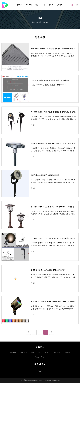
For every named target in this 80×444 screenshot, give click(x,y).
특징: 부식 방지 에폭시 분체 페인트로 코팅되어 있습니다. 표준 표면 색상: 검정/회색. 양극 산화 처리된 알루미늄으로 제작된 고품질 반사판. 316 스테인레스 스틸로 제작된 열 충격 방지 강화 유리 (53, 181)
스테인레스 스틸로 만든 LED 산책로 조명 (45, 175)
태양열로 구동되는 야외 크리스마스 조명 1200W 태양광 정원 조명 (53, 143)
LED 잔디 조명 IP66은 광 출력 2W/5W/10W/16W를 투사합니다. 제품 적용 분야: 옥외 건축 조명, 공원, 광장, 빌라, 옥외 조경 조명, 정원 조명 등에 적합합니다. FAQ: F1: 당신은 (53, 244)
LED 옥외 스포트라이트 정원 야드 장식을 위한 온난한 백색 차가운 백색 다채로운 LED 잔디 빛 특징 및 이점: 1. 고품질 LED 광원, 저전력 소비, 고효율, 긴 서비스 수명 (53, 117)
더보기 (33, 61)
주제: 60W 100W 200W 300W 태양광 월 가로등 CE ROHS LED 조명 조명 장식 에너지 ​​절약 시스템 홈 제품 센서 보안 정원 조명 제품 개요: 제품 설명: (53, 54)
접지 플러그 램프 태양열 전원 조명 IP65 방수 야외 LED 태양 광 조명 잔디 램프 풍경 (53, 207)
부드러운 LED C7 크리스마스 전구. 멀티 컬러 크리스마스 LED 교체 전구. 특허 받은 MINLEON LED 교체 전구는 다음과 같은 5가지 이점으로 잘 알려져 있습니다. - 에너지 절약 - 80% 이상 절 (53, 275)
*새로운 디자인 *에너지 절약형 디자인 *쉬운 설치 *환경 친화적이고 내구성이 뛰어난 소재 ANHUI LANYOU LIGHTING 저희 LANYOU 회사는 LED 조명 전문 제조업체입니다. (53, 212)
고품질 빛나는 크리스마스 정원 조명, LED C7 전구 (48, 270)
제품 (37, 5)
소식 (43, 5)
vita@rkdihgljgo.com (54, 380)
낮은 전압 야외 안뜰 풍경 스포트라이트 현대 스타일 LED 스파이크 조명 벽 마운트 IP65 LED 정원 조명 (53, 301)
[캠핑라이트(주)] (4, 5)
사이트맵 (67, 352)
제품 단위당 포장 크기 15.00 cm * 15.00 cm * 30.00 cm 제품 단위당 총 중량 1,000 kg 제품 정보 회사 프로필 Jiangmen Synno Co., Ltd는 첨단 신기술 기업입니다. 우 (53, 307)
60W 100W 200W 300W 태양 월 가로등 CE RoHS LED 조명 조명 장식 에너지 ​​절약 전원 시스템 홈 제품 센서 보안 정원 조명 (53, 49)
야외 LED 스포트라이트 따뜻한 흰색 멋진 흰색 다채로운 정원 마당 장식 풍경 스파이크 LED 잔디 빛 (53, 112)
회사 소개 (29, 5)
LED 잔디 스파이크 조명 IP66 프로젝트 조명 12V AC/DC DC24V (53, 238)
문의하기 (59, 5)
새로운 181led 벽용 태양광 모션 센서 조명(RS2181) (48, 85)
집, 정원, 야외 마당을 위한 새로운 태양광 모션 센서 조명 (50, 80)
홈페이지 (19, 5)
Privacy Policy (40, 357)
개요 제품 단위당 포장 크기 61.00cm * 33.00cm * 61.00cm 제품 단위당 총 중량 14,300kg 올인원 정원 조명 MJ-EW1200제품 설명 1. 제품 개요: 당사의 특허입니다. (53, 149)
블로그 (51, 5)
